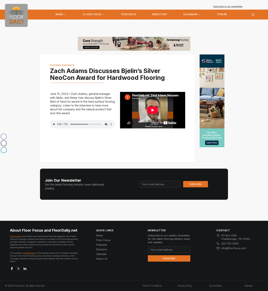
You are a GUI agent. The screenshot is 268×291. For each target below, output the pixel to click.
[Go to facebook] (12, 268)
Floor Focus (92, 14)
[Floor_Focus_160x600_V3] (134, 44)
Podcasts (128, 14)
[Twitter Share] (4, 143)
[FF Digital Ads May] (212, 100)
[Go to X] (18, 268)
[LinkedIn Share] (4, 150)
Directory (159, 14)
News (59, 14)
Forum (222, 14)
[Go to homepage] (16, 15)
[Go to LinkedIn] (25, 268)
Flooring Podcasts (62, 65)
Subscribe (195, 184)
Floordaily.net (29, 253)
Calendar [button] (190, 14)
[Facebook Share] (4, 136)
